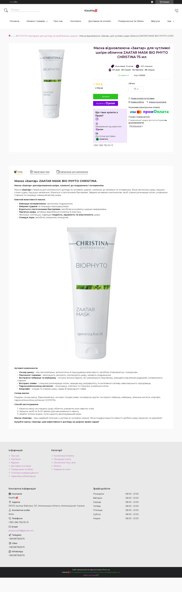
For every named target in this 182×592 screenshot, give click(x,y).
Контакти (75, 21)
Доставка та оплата (99, 21)
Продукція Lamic (62, 459)
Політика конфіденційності (25, 473)
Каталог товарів (36, 21)
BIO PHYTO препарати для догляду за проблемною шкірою (46, 36)
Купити (105, 96)
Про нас (58, 21)
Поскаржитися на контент (82, 572)
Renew (57, 466)
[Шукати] (6, 10)
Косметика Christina (64, 456)
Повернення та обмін (22, 469)
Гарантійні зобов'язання (23, 476)
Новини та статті (62, 469)
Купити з (100, 103)
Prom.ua (106, 570)
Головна (14, 21)
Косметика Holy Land (65, 462)
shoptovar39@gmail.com (21, 530)
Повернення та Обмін (131, 21)
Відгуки (155, 21)
